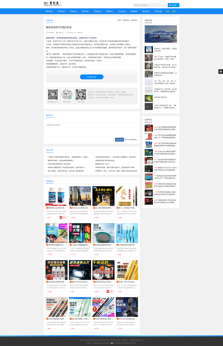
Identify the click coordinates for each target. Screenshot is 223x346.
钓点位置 (121, 11)
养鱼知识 (97, 11)
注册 (167, 11)
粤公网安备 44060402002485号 (124, 343)
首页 (119, 20)
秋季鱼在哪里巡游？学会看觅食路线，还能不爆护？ (66, 167)
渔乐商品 (145, 11)
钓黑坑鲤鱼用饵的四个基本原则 (59, 164)
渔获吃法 (109, 11)
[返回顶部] (218, 309)
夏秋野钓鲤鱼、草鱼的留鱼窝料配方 (61, 160)
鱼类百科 (85, 11)
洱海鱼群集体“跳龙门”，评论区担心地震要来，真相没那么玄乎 (116, 157)
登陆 (127, 139)
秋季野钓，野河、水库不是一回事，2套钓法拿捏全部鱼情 (116, 171)
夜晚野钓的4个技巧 (102, 164)
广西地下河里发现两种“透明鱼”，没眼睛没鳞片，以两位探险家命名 (69, 157)
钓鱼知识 (61, 11)
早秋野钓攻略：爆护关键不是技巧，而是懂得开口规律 (114, 167)
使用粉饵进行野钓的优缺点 (105, 160)
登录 (174, 11)
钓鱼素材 (133, 11)
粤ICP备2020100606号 (101, 343)
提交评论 (119, 139)
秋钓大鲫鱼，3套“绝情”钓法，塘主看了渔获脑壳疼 (66, 171)
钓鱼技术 (73, 11)
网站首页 (49, 11)
